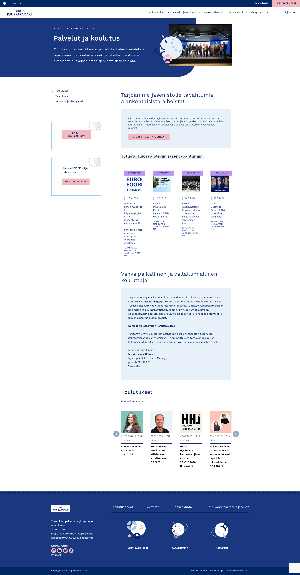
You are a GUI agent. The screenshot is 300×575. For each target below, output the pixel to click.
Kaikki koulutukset (76, 134)
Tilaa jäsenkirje (216, 571)
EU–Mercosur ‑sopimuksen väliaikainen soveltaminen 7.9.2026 (159, 455)
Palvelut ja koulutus (184, 12)
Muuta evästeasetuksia (236, 571)
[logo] (20, 12)
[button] (168, 13)
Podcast (56, 555)
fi (9, 4)
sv (21, 4)
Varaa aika (134, 366)
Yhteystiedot (258, 12)
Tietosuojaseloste (198, 571)
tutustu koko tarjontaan (148, 137)
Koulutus (222, 548)
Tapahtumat (180, 548)
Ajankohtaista (211, 12)
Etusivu (58, 29)
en (14, 4)
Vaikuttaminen (157, 12)
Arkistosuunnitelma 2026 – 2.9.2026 (131, 451)
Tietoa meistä (235, 12)
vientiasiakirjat (75, 182)
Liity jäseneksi (138, 548)
